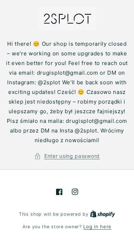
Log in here (97, 226)
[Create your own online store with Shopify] (102, 214)
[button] (67, 155)
